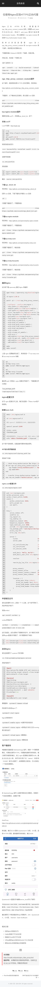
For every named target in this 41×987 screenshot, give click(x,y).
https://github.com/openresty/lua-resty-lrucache (24, 265)
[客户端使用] (38, 745)
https (27, 970)
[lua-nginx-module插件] (38, 112)
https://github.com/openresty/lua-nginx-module (23, 220)
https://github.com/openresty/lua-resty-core (22, 243)
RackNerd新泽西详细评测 (11, 975)
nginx (21, 970)
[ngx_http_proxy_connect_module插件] (38, 79)
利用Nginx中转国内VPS (12, 931)
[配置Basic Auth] (38, 410)
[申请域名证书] (38, 598)
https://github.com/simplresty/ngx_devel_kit (22, 189)
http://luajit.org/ (15, 126)
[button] (3, 3)
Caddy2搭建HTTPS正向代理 (13, 934)
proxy (15, 970)
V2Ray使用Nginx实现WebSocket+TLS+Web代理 (19, 940)
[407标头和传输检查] (38, 449)
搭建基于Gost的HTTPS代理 (13, 937)
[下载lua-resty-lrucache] (38, 261)
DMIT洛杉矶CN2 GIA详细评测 (30, 976)
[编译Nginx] (38, 283)
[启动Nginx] (38, 649)
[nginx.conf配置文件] (38, 484)
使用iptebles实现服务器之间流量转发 (15, 943)
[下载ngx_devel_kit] (38, 185)
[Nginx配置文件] (38, 397)
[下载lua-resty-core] (38, 239)
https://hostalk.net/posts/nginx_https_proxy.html (19, 957)
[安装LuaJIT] (38, 121)
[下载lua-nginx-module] (38, 216)
